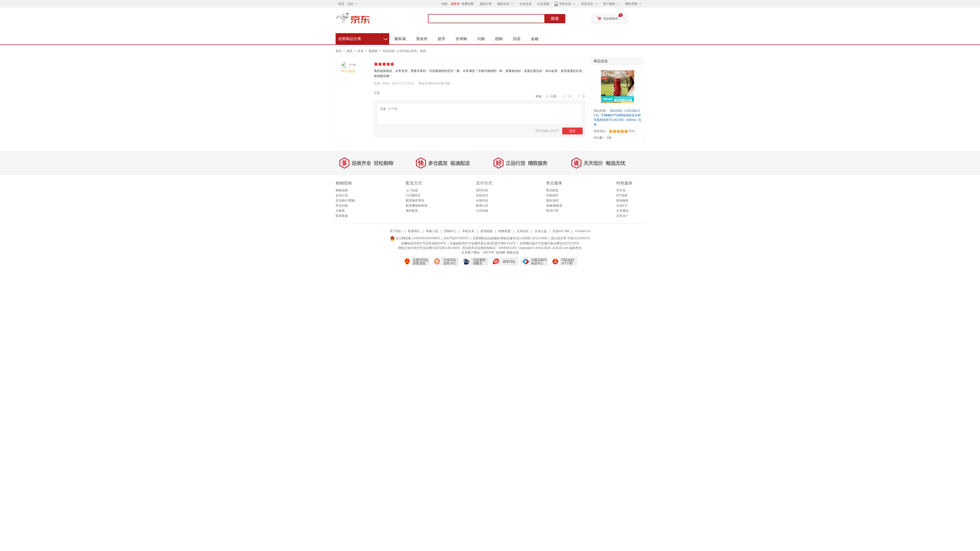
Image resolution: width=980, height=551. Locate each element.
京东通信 (622, 210)
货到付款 (482, 190)
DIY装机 (622, 195)
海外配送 (412, 210)
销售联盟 (504, 231)
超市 (441, 38)
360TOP (488, 252)
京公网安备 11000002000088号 (417, 238)
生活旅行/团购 (345, 200)
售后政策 (552, 190)
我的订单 (486, 4)
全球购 (461, 38)
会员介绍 (342, 195)
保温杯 (373, 51)
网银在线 (513, 252)
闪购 (481, 38)
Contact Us (583, 231)
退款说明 (552, 200)
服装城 (400, 38)
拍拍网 (500, 252)
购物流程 (342, 190)
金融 (534, 38)
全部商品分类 (362, 38)
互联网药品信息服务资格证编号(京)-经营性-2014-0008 (510, 238)
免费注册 (467, 4)
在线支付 (482, 195)
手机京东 (565, 4)
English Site (561, 231)
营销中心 (450, 231)
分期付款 (482, 200)
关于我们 (396, 231)
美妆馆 (421, 38)
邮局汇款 (482, 205)
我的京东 (503, 4)
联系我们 (414, 231)
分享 (553, 96)
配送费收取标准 (416, 205)
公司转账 (482, 210)
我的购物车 (611, 18)
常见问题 (342, 205)
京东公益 (541, 231)
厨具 (350, 51)
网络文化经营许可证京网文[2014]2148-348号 (429, 248)
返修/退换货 (554, 205)
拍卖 (517, 38)
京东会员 (525, 4)
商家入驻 (432, 231)
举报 (538, 96)
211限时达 (413, 195)
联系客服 (342, 216)
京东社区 (523, 231)
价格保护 (552, 195)
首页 (339, 51)
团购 (499, 38)
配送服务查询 (415, 200)
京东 (370, 20)
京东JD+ (622, 216)
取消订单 (552, 210)
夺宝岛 (621, 190)
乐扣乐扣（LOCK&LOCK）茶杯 (404, 51)
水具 (361, 51)
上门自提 (412, 190)
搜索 (555, 18)
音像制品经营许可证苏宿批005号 (423, 243)
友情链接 (486, 231)
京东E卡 (622, 205)
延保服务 (622, 200)
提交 (572, 131)
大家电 (340, 210)
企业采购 (543, 4)
